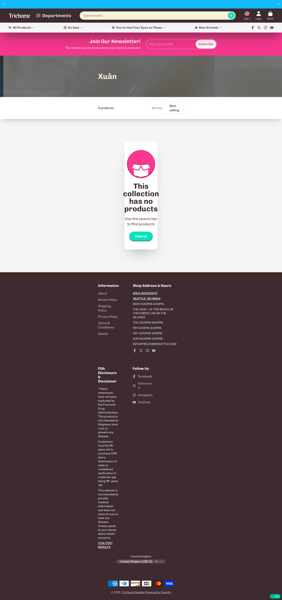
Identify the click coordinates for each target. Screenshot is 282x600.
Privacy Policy (108, 317)
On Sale (73, 27)
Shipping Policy (104, 308)
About (102, 293)
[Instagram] (265, 27)
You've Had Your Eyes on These (139, 27)
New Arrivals (208, 27)
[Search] (231, 15)
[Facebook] (253, 27)
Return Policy (107, 300)
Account (259, 15)
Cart (270, 15)
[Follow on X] (259, 27)
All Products (22, 27)
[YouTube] (272, 27)
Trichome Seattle (133, 592)
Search (103, 334)
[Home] (19, 15)
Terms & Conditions (106, 325)
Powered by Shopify (158, 592)
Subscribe (206, 44)
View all (141, 236)
